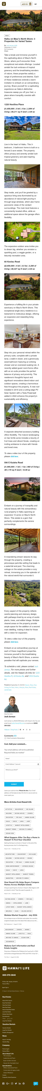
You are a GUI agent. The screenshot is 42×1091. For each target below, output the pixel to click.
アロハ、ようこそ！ (7, 1018)
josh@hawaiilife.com (18, 723)
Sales (16, 911)
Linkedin (30, 730)
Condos (30, 813)
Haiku (16, 687)
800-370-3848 (9, 975)
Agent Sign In (5, 987)
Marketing (9, 878)
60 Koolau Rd (19, 676)
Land (28, 821)
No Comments (8, 49)
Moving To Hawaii (25, 829)
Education (9, 817)
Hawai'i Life (7, 848)
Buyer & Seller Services (9, 1060)
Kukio (15, 821)
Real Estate (32, 687)
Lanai (22, 821)
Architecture (10, 854)
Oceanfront (10, 941)
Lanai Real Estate (6, 1011)
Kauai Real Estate (6, 1002)
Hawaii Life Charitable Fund (10, 1063)
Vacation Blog (5, 1041)
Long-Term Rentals (7, 1030)
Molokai (9, 911)
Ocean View (10, 833)
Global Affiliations (8, 1072)
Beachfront (19, 809)
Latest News (10, 907)
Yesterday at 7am (16, 848)
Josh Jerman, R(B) (11, 45)
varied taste (7, 690)
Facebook (20, 730)
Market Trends (11, 829)
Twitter (24, 730)
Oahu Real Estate (6, 1005)
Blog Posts (14, 729)
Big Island (29, 809)
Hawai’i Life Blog (6, 1039)
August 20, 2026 (15, 957)
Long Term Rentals (7, 1020)
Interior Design (27, 866)
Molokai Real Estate (7, 1014)
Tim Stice (6, 957)
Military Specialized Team (10, 1067)
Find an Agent (5, 1048)
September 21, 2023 (10, 47)
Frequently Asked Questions (9, 1077)
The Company (7, 1055)
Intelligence (17, 903)
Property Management (7, 1032)
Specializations (7, 1065)
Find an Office (5, 983)
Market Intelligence (22, 825)
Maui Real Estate (6, 1007)
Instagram (27, 730)
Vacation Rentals (6, 1028)
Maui (7, 35)
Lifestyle (21, 687)
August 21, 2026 (18, 924)
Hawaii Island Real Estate (8, 1009)
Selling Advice (26, 911)
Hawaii (27, 685)
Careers (4, 1075)
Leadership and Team (9, 1058)
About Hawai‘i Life (8, 1053)
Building (9, 813)
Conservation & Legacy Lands (11, 1070)
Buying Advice (20, 813)
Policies (22, 991)
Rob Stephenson (8, 924)
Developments (5, 1016)
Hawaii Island (29, 817)
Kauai (8, 821)
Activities (8, 809)
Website (6, 729)
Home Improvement (12, 866)
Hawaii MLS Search (7, 1000)
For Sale (11, 687)
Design (29, 858)
